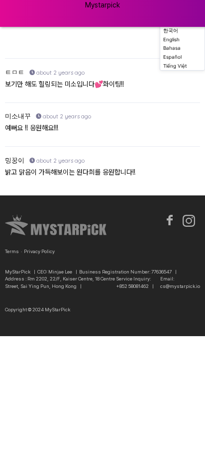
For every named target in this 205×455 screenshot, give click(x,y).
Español (172, 57)
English (171, 39)
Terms (12, 251)
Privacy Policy (39, 251)
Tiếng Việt (175, 66)
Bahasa (172, 48)
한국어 (170, 30)
